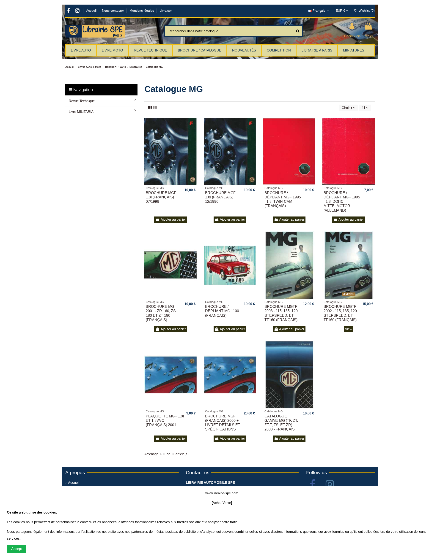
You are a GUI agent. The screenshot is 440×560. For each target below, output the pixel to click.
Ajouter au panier (173, 219)
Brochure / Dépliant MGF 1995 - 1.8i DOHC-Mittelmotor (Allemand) (342, 201)
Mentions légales (142, 10)
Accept (16, 549)
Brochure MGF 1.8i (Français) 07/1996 (161, 197)
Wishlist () (366, 10)
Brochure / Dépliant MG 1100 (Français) (222, 311)
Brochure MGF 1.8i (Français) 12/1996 (220, 197)
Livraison (166, 10)
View (348, 329)
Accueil (91, 10)
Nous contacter (113, 10)
